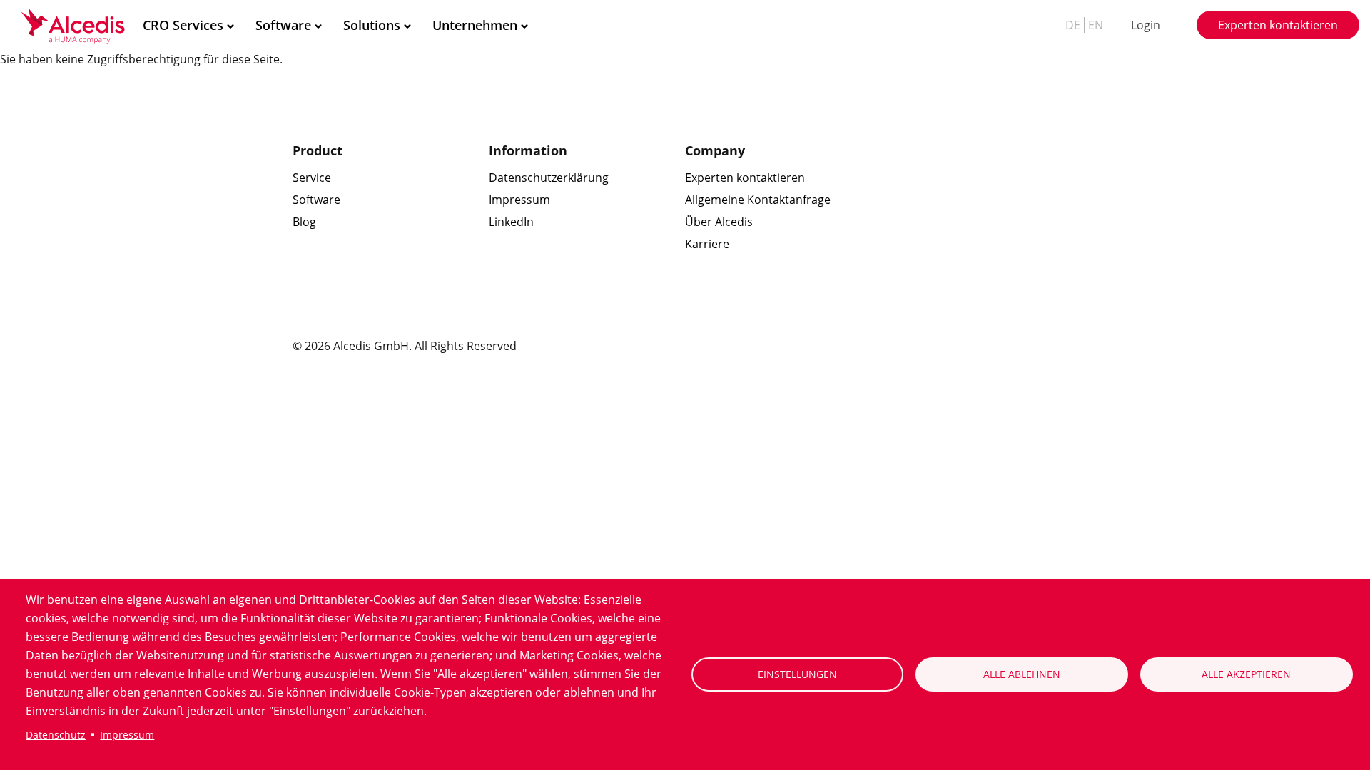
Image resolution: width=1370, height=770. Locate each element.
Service (312, 177)
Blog (304, 222)
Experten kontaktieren (1278, 25)
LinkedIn (511, 222)
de (1072, 25)
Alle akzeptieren (1246, 674)
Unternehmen (474, 25)
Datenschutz (56, 734)
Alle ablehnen (1021, 674)
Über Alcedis (719, 222)
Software (283, 25)
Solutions (371, 25)
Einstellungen (797, 674)
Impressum (127, 734)
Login (1145, 25)
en (1095, 25)
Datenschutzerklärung (549, 177)
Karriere (707, 244)
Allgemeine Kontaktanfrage (758, 199)
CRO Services (183, 25)
